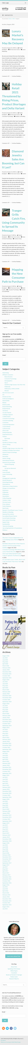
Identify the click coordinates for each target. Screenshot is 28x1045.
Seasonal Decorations (8, 514)
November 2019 (6, 817)
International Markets (8, 460)
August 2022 (5, 751)
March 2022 (5, 761)
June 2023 (5, 731)
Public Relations (6, 506)
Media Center (14, 976)
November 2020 (6, 793)
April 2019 (5, 831)
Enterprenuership (7, 432)
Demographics (8, 380)
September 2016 (6, 883)
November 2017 (6, 859)
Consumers (5, 422)
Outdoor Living (17, 238)
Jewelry (24, 173)
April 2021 (5, 783)
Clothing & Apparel (7, 414)
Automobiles (5, 400)
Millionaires (5, 494)
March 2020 (5, 809)
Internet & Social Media (8, 462)
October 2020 (6, 795)
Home (10, 18)
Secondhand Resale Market (9, 516)
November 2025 (6, 673)
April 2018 (5, 851)
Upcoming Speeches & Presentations (12, 528)
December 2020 (6, 791)
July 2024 (5, 705)
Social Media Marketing (8, 518)
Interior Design (6, 458)
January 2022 (6, 765)
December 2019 (6, 815)
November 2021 (6, 769)
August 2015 (5, 906)
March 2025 (5, 689)
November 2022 (6, 745)
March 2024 (5, 713)
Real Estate (5, 508)
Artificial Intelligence (8, 398)
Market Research (7, 480)
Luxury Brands (6, 472)
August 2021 (5, 775)
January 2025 (6, 693)
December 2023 (6, 719)
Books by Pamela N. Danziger (14, 974)
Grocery (4, 446)
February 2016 (6, 895)
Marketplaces (6, 484)
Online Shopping (6, 498)
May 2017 (5, 869)
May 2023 (5, 733)
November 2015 (6, 901)
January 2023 (6, 741)
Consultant (14, 972)
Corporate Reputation (8, 424)
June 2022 (5, 755)
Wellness (4, 530)
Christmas (5, 410)
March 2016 (5, 893)
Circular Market (6, 412)
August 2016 (5, 885)
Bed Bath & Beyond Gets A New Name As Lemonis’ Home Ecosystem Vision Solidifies (13, 545)
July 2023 (5, 729)
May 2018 (5, 849)
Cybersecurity (6, 428)
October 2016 (6, 881)
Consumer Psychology (13, 289)
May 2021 (5, 781)
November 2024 (6, 697)
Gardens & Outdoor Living (9, 442)
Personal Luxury (6, 502)
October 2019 (6, 819)
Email (25, 7)
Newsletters (5, 496)
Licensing (4, 470)
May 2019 (5, 829)
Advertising (5, 372)
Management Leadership (9, 478)
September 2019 (6, 821)
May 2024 (5, 709)
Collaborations (6, 416)
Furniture (4, 440)
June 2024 (5, 707)
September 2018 (6, 841)
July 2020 (5, 801)
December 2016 (6, 877)
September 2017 (6, 863)
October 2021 (6, 771)
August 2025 (5, 679)
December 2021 (6, 767)
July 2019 (5, 825)
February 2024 (6, 715)
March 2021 (5, 785)
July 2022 (5, 753)
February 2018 (6, 855)
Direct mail (5, 430)
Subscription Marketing (8, 520)
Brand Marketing (7, 406)
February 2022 (6, 763)
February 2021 (6, 787)
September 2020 (6, 797)
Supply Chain (5, 522)
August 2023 (5, 727)
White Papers (14, 970)
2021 (13, 18)
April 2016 (5, 891)
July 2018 (5, 845)
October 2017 (6, 861)
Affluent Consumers (7, 374)
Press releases (6, 504)
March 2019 (5, 833)
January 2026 (6, 669)
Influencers (5, 454)
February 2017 (6, 875)
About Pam (14, 966)
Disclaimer (3, 1040)
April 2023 (5, 735)
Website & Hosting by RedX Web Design (11, 1042)
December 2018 (6, 839)
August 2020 (5, 799)
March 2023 (5, 737)
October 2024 (6, 699)
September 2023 (6, 725)
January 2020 (6, 813)
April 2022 (5, 759)
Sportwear (7, 438)
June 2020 (5, 803)
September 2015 (6, 904)
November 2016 (6, 879)
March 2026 (5, 665)
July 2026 (5, 658)
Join (5, 363)
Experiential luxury (7, 434)
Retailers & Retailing (20, 116)
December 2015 (6, 899)
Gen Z (6, 382)
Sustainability (6, 524)
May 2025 (5, 685)
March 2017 (5, 873)
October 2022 (6, 747)
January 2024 (6, 717)
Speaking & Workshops (14, 968)
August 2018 (5, 843)
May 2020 (5, 805)
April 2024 (5, 711)
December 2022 (6, 743)
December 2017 (6, 857)
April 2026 (5, 663)
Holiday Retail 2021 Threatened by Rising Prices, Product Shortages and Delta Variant (14, 96)
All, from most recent (15, 49)
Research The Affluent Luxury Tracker (12, 510)
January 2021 (6, 789)
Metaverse (5, 490)
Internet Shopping (9, 464)
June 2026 (5, 660)
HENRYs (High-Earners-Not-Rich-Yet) (15, 384)
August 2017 (5, 865)
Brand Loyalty (6, 404)
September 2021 (6, 773)
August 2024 (5, 703)
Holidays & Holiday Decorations (11, 450)
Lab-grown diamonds (10, 468)
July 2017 (5, 867)
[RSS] (4, 1028)
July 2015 (5, 908)
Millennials (7, 386)
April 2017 (5, 871)
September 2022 (6, 749)
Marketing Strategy (7, 482)
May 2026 (5, 662)
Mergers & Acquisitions (8, 488)
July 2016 (5, 887)
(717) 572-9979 (20, 7)
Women (7, 390)
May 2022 (5, 757)
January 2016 (6, 897)
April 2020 (5, 807)
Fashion (4, 436)
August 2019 (5, 823)
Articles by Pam (6, 396)
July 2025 (5, 681)
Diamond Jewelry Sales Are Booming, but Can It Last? (13, 159)
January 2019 (6, 837)
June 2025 (5, 683)
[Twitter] (7, 1028)
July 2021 (5, 777)
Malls (4, 476)
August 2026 (5, 656)
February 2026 (6, 667)
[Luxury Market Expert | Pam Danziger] (5, 8)
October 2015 (6, 902)
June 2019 (5, 827)
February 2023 (6, 739)
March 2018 (5, 853)
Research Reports (14, 978)
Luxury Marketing (7, 474)
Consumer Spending (7, 420)
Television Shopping (7, 526)
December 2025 (6, 671)
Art (3, 394)
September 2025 (6, 677)
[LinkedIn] (15, 1028)
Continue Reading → (17, 76)
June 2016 (5, 889)
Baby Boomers (9, 376)
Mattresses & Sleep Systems (10, 486)
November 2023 (6, 721)
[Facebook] (11, 1028)
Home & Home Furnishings (9, 452)
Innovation (5, 456)
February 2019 (6, 835)
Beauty (4, 402)
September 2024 (6, 701)
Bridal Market (6, 408)
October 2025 (6, 675)
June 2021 (5, 779)
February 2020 (6, 811)
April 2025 (5, 687)
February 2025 (6, 691)
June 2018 (5, 847)
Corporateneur (6, 426)
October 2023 (6, 723)
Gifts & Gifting (6, 444)
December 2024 (6, 695)
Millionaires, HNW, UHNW (12, 388)
